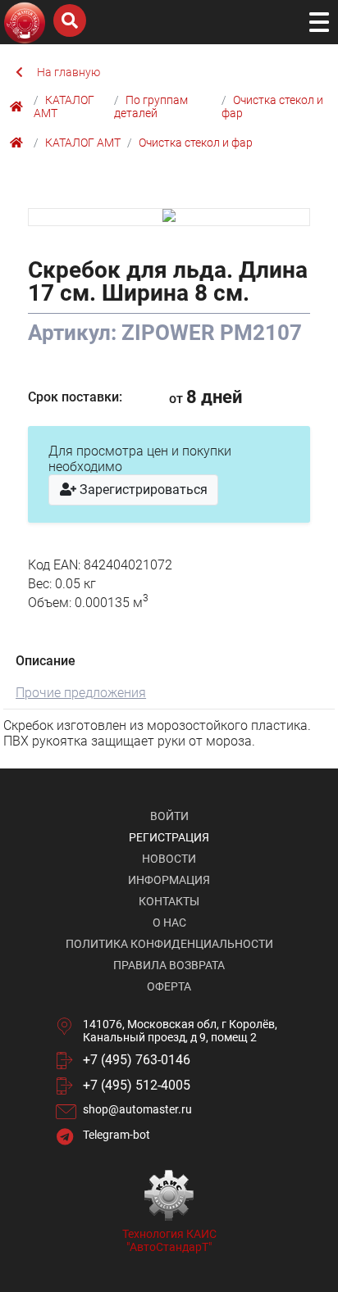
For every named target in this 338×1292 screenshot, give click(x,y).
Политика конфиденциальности (169, 943)
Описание (45, 661)
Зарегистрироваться (142, 489)
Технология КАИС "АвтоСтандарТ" (169, 1240)
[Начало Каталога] (18, 106)
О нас (169, 922)
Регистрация (169, 837)
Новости (169, 858)
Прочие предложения (81, 692)
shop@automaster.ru (137, 1109)
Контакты (169, 901)
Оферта (169, 986)
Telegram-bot (116, 1134)
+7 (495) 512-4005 (136, 1085)
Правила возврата (169, 965)
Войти (169, 816)
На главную (68, 72)
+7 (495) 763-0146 (136, 1060)
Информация (169, 879)
